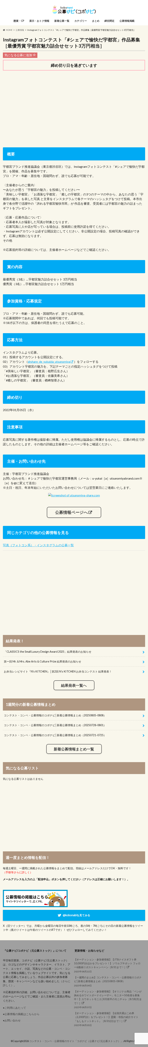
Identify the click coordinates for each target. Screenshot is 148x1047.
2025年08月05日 (106, 1019)
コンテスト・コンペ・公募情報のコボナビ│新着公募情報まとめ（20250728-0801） (55, 725)
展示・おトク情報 (39, 20)
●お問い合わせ (12, 1020)
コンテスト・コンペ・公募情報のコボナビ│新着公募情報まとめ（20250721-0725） (55, 735)
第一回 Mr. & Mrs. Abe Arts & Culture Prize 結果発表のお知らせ (42, 661)
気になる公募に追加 (18, 55)
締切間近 (109, 20)
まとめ (95, 20)
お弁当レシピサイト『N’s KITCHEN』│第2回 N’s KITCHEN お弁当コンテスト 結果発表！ (58, 671)
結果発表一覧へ (74, 685)
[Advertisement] (74, 104)
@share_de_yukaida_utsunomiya (49, 361)
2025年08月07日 (108, 999)
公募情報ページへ (71, 512)
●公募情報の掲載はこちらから (21, 1014)
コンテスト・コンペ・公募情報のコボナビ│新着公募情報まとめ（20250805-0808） (55, 715)
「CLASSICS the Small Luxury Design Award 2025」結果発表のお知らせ (47, 651)
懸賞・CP (18, 20)
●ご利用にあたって (14, 1007)
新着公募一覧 (61, 20)
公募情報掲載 (127, 20)
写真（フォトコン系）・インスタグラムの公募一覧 (38, 545)
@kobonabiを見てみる (76, 915)
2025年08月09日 (108, 981)
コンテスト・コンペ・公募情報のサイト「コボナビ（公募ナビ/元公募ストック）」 (76, 1041)
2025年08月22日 (107, 965)
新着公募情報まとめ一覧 (74, 749)
